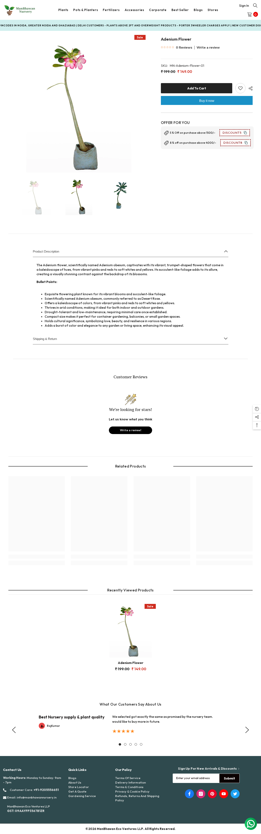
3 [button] (130, 744)
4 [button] (136, 744)
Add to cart (196, 88)
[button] (14, 730)
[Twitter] (235, 793)
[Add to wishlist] (240, 88)
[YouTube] (223, 793)
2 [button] (125, 744)
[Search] (255, 5)
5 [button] (141, 744)
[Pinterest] (212, 793)
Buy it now (206, 100)
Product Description (46, 251)
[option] (78, 102)
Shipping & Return (45, 339)
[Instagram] (200, 793)
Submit (229, 778)
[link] (36, 557)
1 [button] (120, 744)
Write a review (208, 47)
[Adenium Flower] (130, 629)
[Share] (249, 88)
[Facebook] (189, 793)
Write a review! (130, 430)
